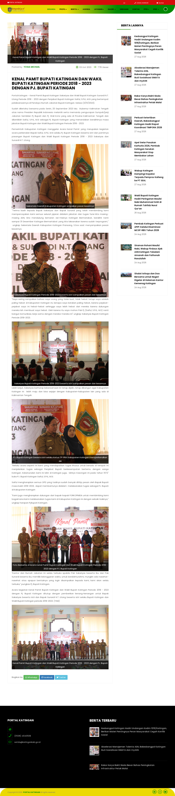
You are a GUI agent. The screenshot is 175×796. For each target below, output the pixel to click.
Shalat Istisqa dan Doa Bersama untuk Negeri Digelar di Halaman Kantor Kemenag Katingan (148, 278)
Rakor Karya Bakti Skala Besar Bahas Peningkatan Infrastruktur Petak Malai (148, 99)
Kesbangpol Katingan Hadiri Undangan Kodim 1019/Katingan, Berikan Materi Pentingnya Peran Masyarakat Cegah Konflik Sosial (148, 44)
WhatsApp (32, 677)
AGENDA (86, 9)
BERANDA (51, 9)
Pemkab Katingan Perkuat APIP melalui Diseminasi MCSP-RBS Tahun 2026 (148, 227)
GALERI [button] (111, 9)
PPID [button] (146, 9)
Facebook (47, 677)
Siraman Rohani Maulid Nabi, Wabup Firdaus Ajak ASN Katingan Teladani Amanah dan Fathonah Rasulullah (148, 252)
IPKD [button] (155, 9)
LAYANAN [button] (98, 9)
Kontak (161, 3)
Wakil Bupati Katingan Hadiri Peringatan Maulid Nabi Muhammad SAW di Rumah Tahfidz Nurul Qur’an (147, 202)
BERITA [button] (74, 9)
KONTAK (136, 9)
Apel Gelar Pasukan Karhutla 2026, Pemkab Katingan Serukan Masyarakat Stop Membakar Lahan (147, 149)
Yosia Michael (32, 66)
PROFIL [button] (62, 9)
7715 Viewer (103, 67)
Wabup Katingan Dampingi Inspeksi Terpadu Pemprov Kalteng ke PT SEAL (148, 175)
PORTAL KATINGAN (31, 792)
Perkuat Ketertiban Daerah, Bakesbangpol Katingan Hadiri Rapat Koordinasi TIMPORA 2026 (148, 122)
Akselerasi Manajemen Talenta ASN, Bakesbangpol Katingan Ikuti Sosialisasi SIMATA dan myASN (147, 74)
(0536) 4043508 (142, 3)
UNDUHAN (124, 9)
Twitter (62, 677)
